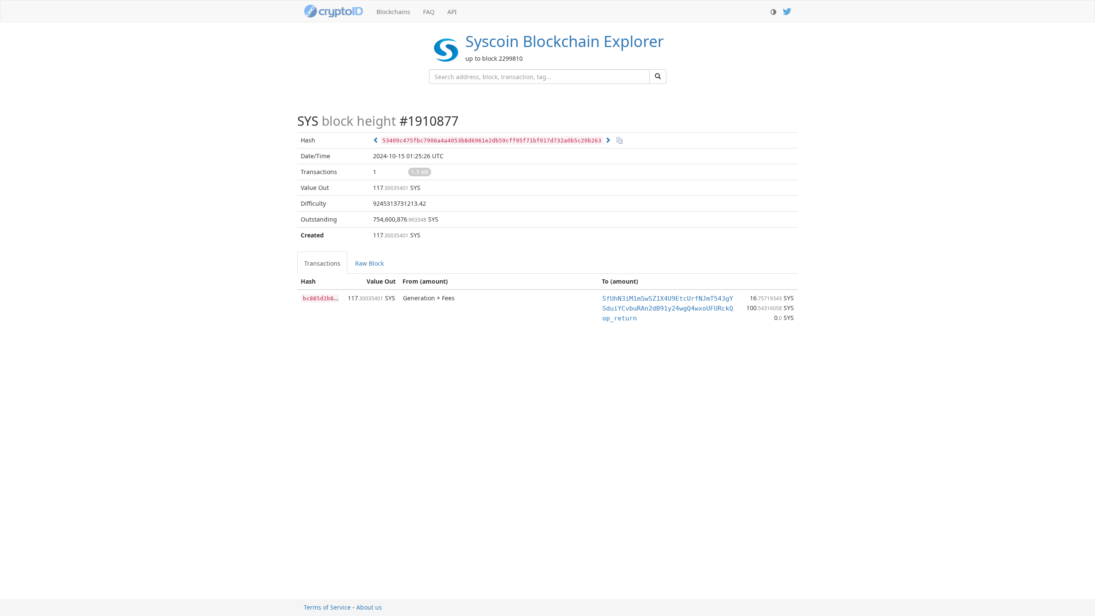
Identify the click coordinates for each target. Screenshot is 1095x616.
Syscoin (564, 41)
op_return (619, 318)
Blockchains (393, 12)
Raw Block (369, 263)
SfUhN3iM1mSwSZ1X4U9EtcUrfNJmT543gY (667, 298)
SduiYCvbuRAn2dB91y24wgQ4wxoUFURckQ (667, 308)
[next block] (608, 140)
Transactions (322, 263)
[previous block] (376, 140)
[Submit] (657, 76)
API (452, 12)
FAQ (429, 12)
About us (369, 607)
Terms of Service (327, 607)
